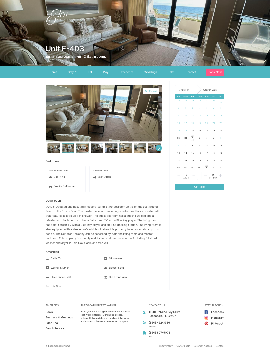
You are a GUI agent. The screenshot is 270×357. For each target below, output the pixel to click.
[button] (54, 148)
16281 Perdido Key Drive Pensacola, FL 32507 (164, 313)
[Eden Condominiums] (135, 17)
